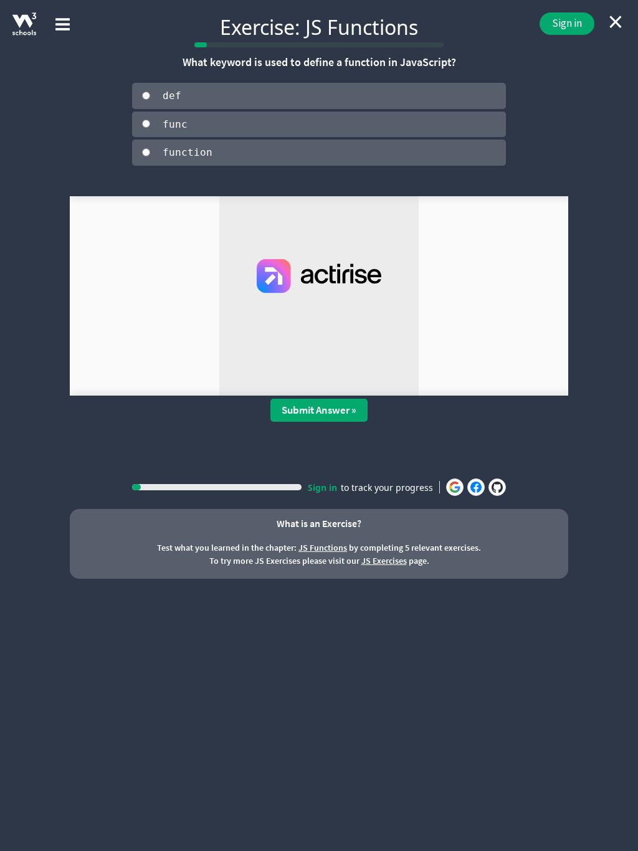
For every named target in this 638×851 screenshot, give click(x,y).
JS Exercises (384, 560)
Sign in (567, 23)
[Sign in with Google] (455, 487)
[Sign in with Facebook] (476, 487)
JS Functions (322, 547)
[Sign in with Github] (497, 487)
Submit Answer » (319, 410)
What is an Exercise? (319, 523)
